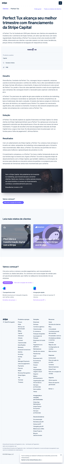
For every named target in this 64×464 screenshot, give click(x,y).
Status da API (37, 424)
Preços (20, 322)
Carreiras (51, 364)
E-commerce (37, 331)
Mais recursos (53, 351)
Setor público (37, 389)
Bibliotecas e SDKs (38, 429)
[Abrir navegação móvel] (60, 3)
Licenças (51, 342)
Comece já (7, 282)
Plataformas (36, 353)
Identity (20, 352)
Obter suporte (53, 380)
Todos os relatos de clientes (52, 9)
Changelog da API (38, 426)
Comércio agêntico (38, 327)
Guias (50, 322)
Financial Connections (24, 349)
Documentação (37, 419)
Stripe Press (52, 369)
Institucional (52, 358)
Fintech (35, 365)
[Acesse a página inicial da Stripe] (4, 319)
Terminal (20, 380)
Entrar (51, 389)
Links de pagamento (24, 363)
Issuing (20, 356)
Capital (20, 333)
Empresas (36, 322)
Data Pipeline (22, 345)
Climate (20, 338)
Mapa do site (52, 344)
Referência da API (38, 300)
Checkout (21, 335)
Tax (19, 377)
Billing (19, 331)
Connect (20, 340)
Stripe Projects (37, 431)
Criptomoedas (22, 342)
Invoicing (20, 354)
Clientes (5, 9)
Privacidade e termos (55, 335)
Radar (19, 370)
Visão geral (37, 9)
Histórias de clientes (54, 324)
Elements (21, 347)
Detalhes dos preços (9, 300)
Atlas (19, 324)
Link (19, 359)
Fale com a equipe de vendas (12, 202)
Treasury (20, 382)
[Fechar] (61, 455)
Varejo (35, 391)
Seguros (35, 374)
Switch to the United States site (31, 460)
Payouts (20, 368)
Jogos (35, 367)
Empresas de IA (37, 358)
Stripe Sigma (21, 375)
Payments (21, 366)
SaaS (34, 356)
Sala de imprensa (53, 367)
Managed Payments (24, 361)
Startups (35, 324)
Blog (50, 327)
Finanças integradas (39, 333)
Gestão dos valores (39, 351)
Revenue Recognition (24, 373)
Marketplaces (37, 349)
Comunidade (52, 329)
